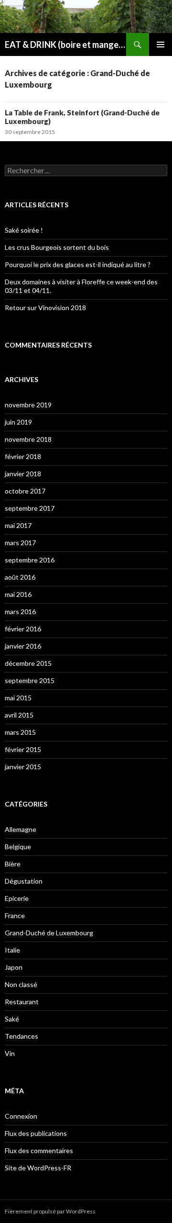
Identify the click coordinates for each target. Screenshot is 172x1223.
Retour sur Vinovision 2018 (45, 307)
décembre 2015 (28, 663)
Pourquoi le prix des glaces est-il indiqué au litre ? (77, 264)
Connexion (21, 1116)
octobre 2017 (25, 491)
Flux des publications (36, 1133)
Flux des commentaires (39, 1150)
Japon (13, 967)
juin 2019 (18, 422)
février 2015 (23, 749)
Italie (12, 950)
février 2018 (23, 456)
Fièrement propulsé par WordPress (50, 1211)
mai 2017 (18, 525)
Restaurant (22, 1002)
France (15, 915)
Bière (13, 864)
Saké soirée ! (24, 230)
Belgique (18, 846)
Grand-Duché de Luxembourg (49, 933)
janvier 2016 (23, 646)
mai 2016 (18, 594)
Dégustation (24, 881)
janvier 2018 (23, 474)
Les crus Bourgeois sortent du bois (57, 247)
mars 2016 (20, 611)
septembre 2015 (29, 680)
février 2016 (23, 629)
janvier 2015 (23, 767)
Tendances (21, 1036)
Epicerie (17, 898)
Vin (10, 1053)
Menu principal (160, 44)
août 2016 (20, 577)
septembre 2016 (29, 560)
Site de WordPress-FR (38, 1168)
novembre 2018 (28, 439)
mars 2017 (20, 543)
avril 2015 (19, 715)
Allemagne (20, 829)
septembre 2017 (29, 508)
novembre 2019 (28, 405)
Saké (12, 1019)
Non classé (21, 984)
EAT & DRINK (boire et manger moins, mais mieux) (65, 44)
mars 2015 (20, 732)
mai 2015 (18, 698)
